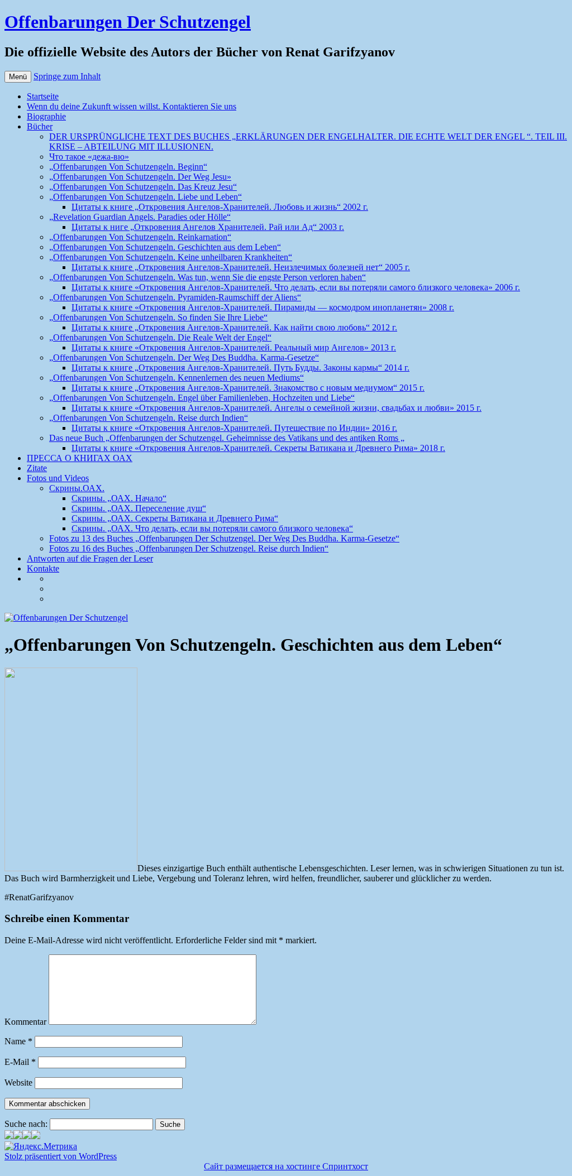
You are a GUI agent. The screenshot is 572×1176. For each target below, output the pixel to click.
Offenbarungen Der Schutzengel (127, 22)
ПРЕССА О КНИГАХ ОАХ (79, 458)
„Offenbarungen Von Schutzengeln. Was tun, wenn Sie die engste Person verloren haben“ (207, 277)
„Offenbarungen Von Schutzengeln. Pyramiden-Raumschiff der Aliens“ (175, 297)
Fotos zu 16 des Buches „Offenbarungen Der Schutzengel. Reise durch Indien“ (188, 548)
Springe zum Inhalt (67, 76)
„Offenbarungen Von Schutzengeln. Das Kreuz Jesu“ (143, 186)
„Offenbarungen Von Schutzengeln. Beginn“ (128, 166)
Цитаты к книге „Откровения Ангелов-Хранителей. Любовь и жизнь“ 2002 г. (220, 207)
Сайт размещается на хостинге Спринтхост (286, 1166)
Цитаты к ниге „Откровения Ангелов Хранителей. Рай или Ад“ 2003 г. (208, 227)
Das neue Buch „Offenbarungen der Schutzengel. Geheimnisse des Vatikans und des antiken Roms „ (226, 438)
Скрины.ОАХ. (76, 488)
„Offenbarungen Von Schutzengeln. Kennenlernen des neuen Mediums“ (176, 377)
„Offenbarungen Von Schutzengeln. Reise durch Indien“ (148, 418)
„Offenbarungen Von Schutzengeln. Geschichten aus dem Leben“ (165, 247)
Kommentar (25, 1021)
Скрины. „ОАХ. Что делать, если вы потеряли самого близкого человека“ (212, 528)
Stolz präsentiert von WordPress (60, 1156)
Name (18, 1041)
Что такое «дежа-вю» (89, 156)
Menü (18, 77)
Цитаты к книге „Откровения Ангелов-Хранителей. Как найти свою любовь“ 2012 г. (234, 327)
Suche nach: (25, 1124)
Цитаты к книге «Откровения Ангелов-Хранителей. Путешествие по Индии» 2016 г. (234, 428)
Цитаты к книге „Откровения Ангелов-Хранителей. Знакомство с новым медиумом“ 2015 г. (248, 387)
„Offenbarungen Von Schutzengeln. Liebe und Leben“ (145, 196)
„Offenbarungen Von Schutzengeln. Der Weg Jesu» (140, 176)
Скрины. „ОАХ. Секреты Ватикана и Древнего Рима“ (175, 518)
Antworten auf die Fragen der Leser (90, 558)
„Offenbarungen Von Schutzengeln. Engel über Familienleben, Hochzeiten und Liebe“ (202, 397)
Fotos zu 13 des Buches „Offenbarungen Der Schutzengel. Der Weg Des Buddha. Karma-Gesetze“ (224, 538)
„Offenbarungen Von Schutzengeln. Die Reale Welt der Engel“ (160, 337)
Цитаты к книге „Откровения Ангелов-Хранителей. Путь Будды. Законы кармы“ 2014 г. (240, 367)
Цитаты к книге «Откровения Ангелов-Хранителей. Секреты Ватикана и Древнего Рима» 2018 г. (258, 448)
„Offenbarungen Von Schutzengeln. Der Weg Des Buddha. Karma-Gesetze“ (184, 357)
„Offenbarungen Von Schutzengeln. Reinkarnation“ (140, 237)
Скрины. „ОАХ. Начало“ (119, 498)
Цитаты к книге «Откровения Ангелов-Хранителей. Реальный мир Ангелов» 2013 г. (234, 347)
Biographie (46, 116)
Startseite (43, 96)
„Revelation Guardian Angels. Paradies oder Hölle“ (140, 217)
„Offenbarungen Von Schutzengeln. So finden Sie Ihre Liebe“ (158, 317)
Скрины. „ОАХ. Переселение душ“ (139, 508)
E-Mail (20, 1062)
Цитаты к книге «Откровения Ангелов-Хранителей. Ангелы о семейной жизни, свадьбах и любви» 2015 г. (277, 407)
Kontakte (43, 568)
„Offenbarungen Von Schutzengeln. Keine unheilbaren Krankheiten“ (170, 257)
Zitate (37, 468)
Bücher (40, 126)
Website (18, 1082)
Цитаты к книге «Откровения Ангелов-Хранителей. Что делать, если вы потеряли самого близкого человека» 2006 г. (296, 287)
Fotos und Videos (58, 478)
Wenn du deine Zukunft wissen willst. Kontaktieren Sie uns (131, 106)
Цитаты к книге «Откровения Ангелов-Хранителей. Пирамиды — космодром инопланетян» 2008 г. (263, 307)
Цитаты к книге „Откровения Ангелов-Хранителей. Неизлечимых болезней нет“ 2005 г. (241, 267)
